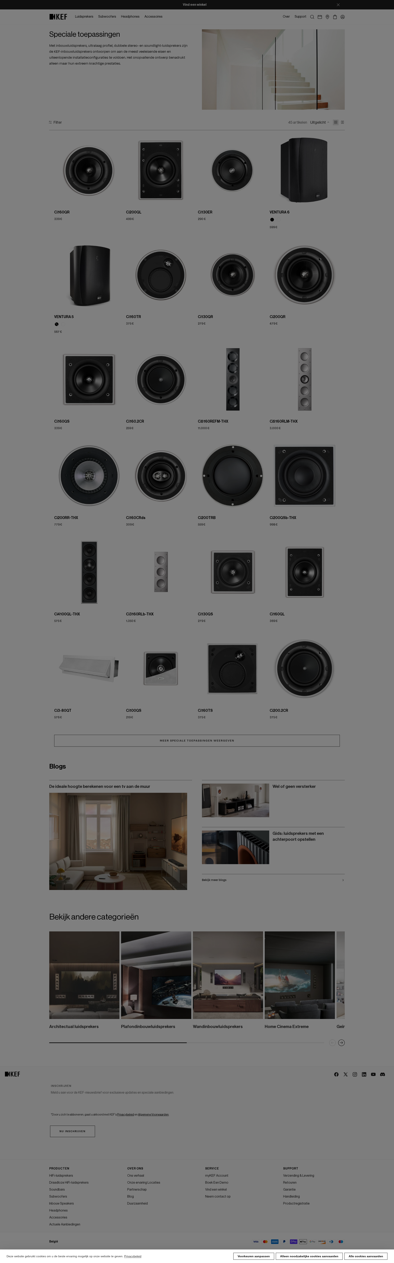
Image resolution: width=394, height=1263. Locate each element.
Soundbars (57, 1189)
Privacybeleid (132, 1256)
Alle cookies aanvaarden (366, 1256)
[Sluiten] (338, 4)
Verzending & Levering (298, 1175)
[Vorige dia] (60, 170)
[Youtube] (374, 1075)
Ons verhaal (135, 1175)
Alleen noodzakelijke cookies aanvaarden (309, 1256)
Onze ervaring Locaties (143, 1182)
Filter (58, 122)
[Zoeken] (312, 17)
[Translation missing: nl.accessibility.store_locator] (327, 17)
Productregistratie (296, 1203)
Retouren (290, 1182)
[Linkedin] (364, 1075)
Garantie (289, 1189)
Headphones (58, 1210)
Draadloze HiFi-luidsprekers (69, 1182)
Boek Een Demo (216, 1182)
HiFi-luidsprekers (61, 1175)
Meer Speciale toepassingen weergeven (197, 741)
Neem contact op (218, 1196)
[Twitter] (346, 1075)
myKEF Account (216, 1175)
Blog (130, 1196)
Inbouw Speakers (61, 1203)
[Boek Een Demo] (320, 17)
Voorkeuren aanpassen (254, 1256)
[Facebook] (337, 1075)
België (53, 1241)
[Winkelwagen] (335, 17)
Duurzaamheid (137, 1203)
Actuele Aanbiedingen (64, 1224)
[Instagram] (355, 1075)
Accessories (58, 1217)
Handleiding (291, 1196)
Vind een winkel (216, 1189)
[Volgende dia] (117, 170)
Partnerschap (137, 1189)
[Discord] (383, 1075)
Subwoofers (58, 1196)
